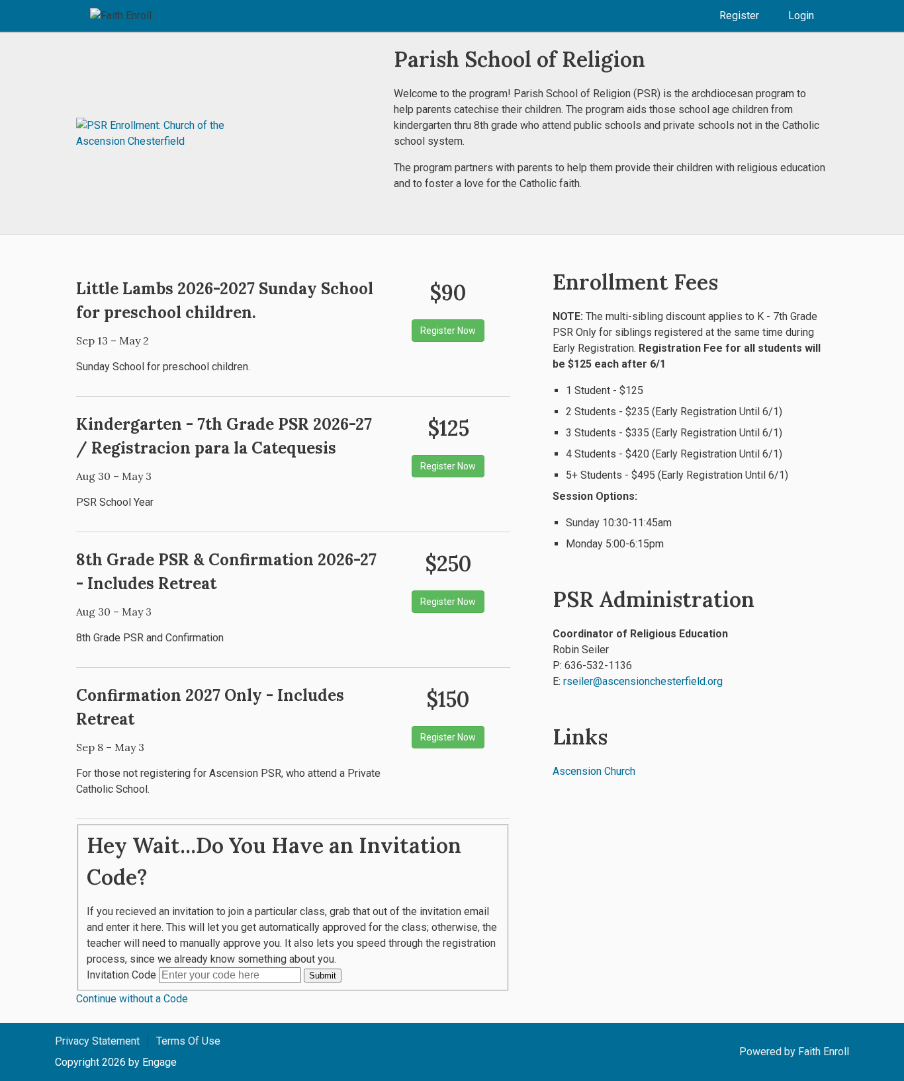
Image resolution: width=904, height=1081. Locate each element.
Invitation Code (121, 975)
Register (739, 15)
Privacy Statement (97, 1041)
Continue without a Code (132, 998)
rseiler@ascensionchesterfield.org (643, 681)
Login (801, 15)
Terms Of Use (188, 1041)
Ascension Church (594, 771)
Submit (322, 976)
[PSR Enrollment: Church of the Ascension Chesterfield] (155, 133)
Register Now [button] (448, 330)
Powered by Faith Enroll (794, 1051)
